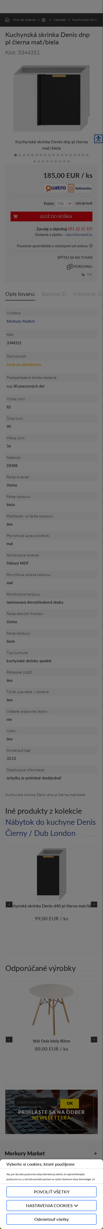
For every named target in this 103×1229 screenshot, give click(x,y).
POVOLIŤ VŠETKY (51, 1192)
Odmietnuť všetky (51, 1219)
